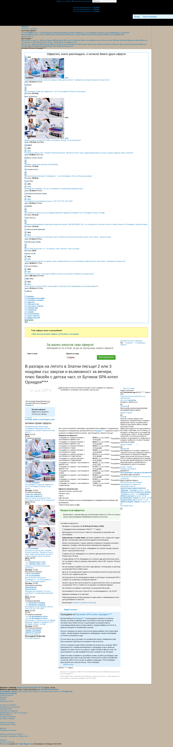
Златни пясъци (127, 482)
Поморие (84, 44)
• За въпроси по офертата (130, 476)
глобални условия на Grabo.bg (84, 603)
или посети (128, 400)
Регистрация (150, 16)
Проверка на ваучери (8, 730)
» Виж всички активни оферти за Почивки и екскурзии (55, 334)
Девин (51, 40)
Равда (117, 40)
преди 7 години (126, 467)
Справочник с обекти (8, 724)
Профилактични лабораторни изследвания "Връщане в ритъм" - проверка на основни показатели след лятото (67, 80)
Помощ (3, 699)
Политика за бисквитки (9, 711)
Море (137, 484)
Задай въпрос (70, 609)
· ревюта (128, 343)
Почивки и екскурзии (8, 717)
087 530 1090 (39, 688)
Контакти (3, 697)
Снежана (123, 406)
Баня (139, 40)
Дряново (133, 40)
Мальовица (39, 42)
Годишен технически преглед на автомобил (41, 164)
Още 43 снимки (129, 388)
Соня (122, 417)
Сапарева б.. (28, 42)
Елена (44, 40)
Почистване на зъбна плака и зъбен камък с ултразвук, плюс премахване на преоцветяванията (61, 286)
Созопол (70, 40)
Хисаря (79, 40)
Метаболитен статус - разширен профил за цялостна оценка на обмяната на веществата (59, 274)
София (26, 46)
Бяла (57, 42)
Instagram (36, 638)
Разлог (110, 44)
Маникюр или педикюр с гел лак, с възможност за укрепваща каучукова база (53, 189)
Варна (117, 44)
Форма (19, 688)
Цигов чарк (64, 44)
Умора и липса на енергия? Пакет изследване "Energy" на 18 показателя (52, 140)
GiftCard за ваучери (7, 723)
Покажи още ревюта (128, 469)
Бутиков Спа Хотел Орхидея (131, 341)
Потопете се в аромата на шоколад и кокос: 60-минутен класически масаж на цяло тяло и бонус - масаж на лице (67, 237)
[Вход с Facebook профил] (165, 16)
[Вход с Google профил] (172, 16)
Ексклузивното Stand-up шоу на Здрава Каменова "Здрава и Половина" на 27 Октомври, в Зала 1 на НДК (64, 213)
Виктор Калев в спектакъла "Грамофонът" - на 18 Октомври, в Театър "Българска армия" (58, 176)
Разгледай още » (127, 506)
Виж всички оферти (32, 634)
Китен (55, 44)
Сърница (125, 44)
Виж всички (72, 42)
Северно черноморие (131, 483)
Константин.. (49, 42)
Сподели (28, 418)
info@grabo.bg (28, 688)
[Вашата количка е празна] (86, 3)
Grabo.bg (5, 744)
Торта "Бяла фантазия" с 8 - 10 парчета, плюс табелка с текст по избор (51, 249)
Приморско (74, 44)
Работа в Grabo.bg (7, 742)
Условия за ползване (8, 705)
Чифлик (125, 40)
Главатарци (135, 44)
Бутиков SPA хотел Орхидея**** (94, 614)
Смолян (64, 42)
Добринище (97, 40)
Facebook (29, 638)
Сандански (68, 46)
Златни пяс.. (27, 44)
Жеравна (50, 46)
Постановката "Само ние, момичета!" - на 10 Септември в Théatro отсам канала (55, 91)
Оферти (61, 1)
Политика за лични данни (10, 707)
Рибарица (41, 46)
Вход (137, 16)
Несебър (87, 40)
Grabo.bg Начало (6, 695)
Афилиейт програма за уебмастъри (14, 736)
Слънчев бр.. (35, 40)
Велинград (46, 44)
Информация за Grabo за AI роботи (13, 713)
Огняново (94, 44)
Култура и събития (7, 719)
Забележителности (127, 486)
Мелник (32, 46)
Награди (3, 740)
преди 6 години (126, 413)
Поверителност (6, 709)
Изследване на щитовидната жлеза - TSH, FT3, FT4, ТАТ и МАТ (48, 201)
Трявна (103, 44)
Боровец (37, 44)
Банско (25, 40)
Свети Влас (108, 40)
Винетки (3, 728)
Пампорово (60, 40)
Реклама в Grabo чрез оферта (11, 734)
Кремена (123, 449)
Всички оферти (6, 715)
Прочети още (68, 664)
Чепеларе (58, 46)
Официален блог (6, 701)
